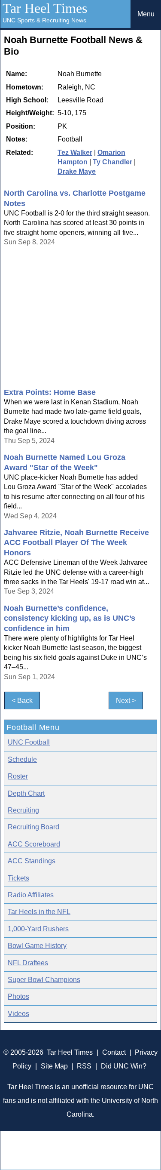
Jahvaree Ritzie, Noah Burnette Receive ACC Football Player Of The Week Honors (76, 542)
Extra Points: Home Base (50, 392)
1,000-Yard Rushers (38, 929)
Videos (18, 1013)
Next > (126, 700)
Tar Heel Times (45, 8)
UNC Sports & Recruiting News (44, 20)
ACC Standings (31, 861)
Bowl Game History (37, 945)
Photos (18, 996)
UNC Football (29, 742)
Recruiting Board (33, 827)
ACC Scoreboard (34, 844)
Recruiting (23, 810)
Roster (18, 776)
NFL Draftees (28, 963)
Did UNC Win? (123, 1066)
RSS (84, 1066)
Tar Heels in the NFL (39, 911)
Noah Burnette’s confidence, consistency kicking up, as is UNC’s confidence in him (69, 618)
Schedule (22, 759)
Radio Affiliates (31, 895)
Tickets (18, 878)
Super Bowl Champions (44, 979)
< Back (22, 700)
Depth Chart (26, 793)
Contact (114, 1052)
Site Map (54, 1066)
